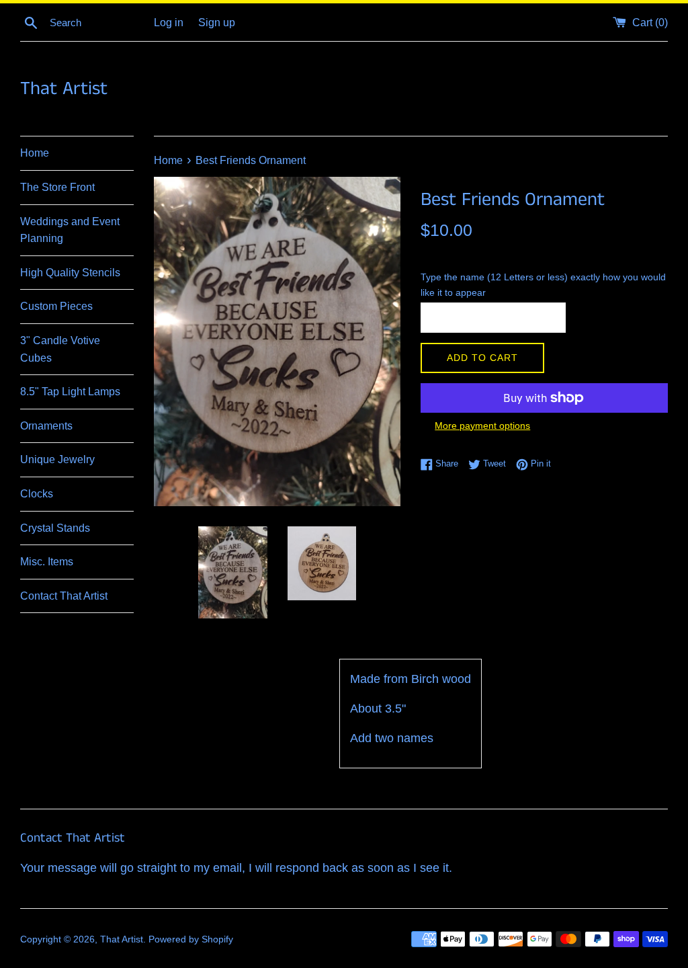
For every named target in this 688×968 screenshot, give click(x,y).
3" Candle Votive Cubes (60, 349)
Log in (168, 22)
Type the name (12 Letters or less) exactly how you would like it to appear (543, 285)
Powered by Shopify (190, 939)
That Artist (64, 89)
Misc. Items (46, 561)
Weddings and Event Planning (70, 230)
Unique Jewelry (57, 459)
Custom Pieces (56, 306)
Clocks (36, 493)
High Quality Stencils (70, 272)
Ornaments (46, 426)
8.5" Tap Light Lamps (70, 391)
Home (34, 153)
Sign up (216, 22)
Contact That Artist (64, 596)
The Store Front (57, 187)
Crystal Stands (55, 528)
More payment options (482, 425)
